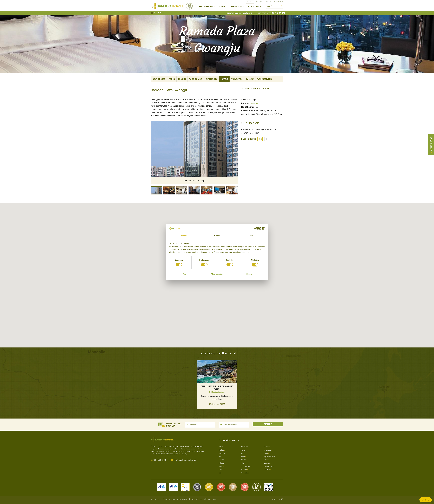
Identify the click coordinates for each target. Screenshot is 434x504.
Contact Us (279, 2)
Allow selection (217, 274)
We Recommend (264, 79)
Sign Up (268, 424)
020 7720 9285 (264, 13)
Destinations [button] (205, 7)
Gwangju (254, 103)
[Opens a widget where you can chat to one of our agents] (425, 500)
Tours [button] (222, 7)
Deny (185, 274)
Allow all (249, 274)
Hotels (224, 79)
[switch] (204, 264)
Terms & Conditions (198, 499)
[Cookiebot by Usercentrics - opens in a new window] (255, 228)
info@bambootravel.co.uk (240, 13)
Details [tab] (217, 236)
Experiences (237, 7)
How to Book (254, 7)
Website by (277, 499)
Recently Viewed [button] (158, 13)
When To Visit (195, 79)
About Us (261, 2)
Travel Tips (237, 79)
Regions (182, 79)
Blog (270, 2)
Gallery (250, 79)
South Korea (159, 79)
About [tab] (250, 236)
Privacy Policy (211, 499)
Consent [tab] (183, 236)
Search (281, 6)
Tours (172, 79)
